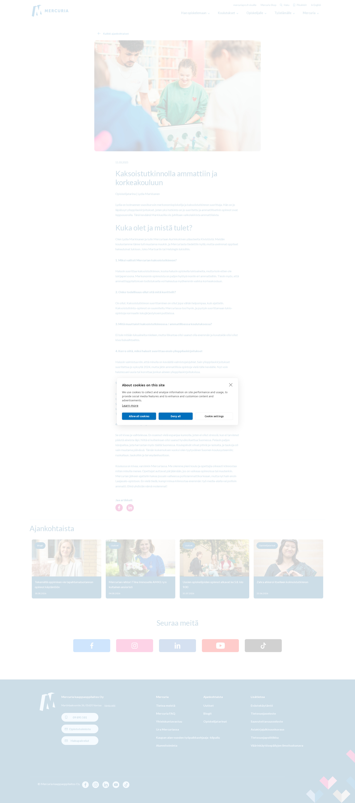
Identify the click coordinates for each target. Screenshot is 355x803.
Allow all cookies (139, 416)
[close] (231, 385)
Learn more (130, 406)
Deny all (176, 416)
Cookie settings (214, 416)
